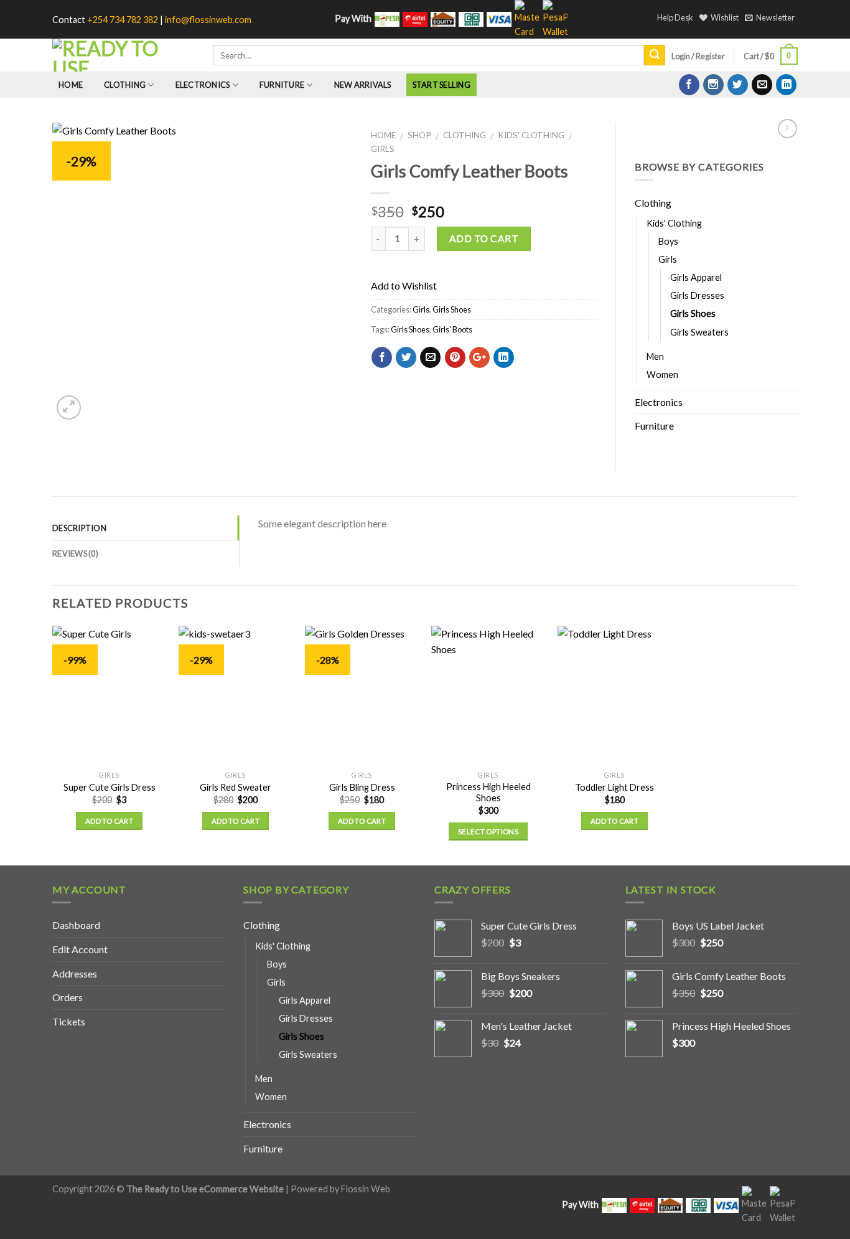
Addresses (74, 973)
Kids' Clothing (531, 135)
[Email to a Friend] (430, 357)
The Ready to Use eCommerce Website (205, 1189)
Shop (419, 135)
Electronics (202, 85)
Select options (488, 831)
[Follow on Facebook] (689, 84)
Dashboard (76, 925)
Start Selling (441, 85)
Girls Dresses (697, 295)
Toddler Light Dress (614, 787)
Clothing (125, 85)
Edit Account (80, 949)
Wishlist (725, 17)
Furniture (281, 85)
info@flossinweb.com (208, 19)
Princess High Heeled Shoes (488, 792)
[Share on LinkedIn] (503, 357)
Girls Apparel (696, 277)
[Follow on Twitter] (737, 84)
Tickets (68, 1021)
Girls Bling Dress (362, 787)
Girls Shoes (451, 309)
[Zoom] (69, 407)
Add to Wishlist (330, 167)
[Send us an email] (762, 84)
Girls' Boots (452, 329)
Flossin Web (365, 1189)
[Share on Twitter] (406, 357)
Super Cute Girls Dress (109, 787)
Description (79, 528)
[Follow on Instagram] (713, 84)
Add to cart (483, 238)
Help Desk (675, 17)
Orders (67, 997)
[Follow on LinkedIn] (786, 84)
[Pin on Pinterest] (455, 357)
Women (662, 374)
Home (70, 85)
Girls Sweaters (699, 332)
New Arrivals (362, 85)
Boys (668, 241)
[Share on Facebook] (381, 357)
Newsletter (775, 17)
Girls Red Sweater (235, 787)
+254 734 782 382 (122, 19)
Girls (383, 149)
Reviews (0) (75, 553)
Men (655, 356)
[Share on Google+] (479, 357)
